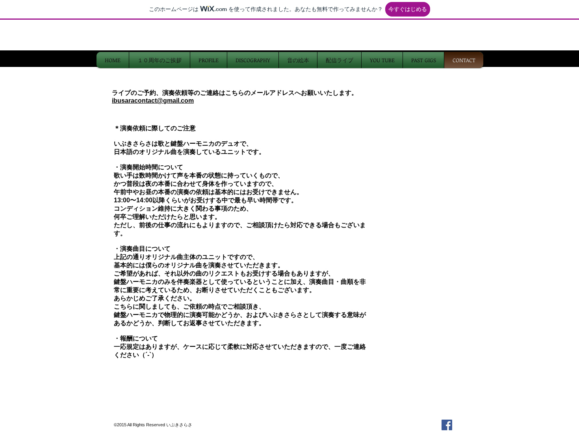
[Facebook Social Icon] (447, 425)
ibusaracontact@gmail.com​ (153, 100)
